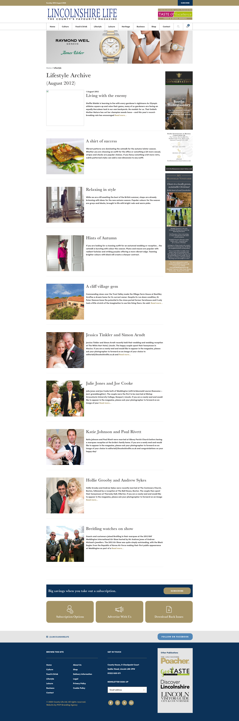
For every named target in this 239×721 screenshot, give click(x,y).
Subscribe (185, 3)
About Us (77, 664)
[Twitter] (124, 702)
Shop (153, 26)
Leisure (111, 26)
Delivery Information (82, 674)
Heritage (126, 26)
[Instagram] (117, 702)
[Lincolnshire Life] (82, 13)
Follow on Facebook (175, 636)
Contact (166, 26)
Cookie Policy (79, 688)
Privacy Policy (79, 683)
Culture (65, 26)
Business (141, 26)
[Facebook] (110, 702)
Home (52, 26)
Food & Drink (81, 26)
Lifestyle (98, 26)
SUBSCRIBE (177, 590)
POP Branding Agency (67, 704)
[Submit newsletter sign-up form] (144, 690)
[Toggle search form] (178, 26)
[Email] (131, 702)
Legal (75, 678)
